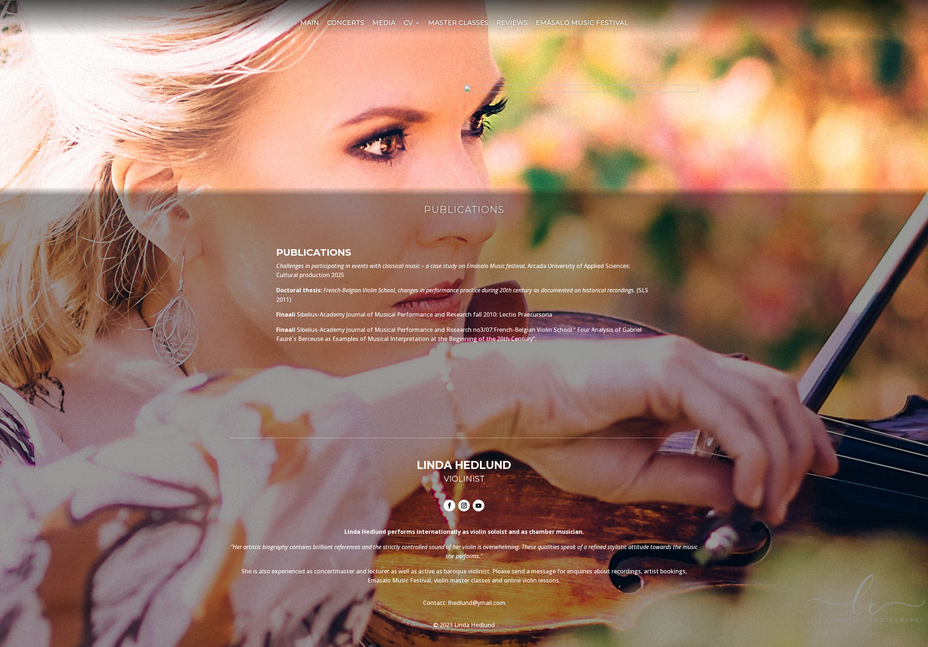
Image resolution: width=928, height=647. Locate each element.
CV (408, 23)
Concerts (345, 23)
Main (309, 23)
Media (383, 23)
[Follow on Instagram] (464, 505)
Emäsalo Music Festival (582, 23)
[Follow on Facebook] (449, 505)
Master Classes (458, 23)
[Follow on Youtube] (478, 505)
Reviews (512, 23)
